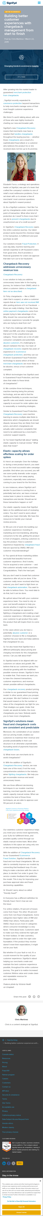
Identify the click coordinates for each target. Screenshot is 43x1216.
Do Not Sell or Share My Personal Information (21, 1201)
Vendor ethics (7, 1123)
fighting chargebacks (17, 774)
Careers (5, 1079)
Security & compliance (10, 1095)
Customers (6, 1083)
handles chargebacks (23, 134)
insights (35, 66)
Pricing (4, 1063)
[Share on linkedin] (38, 997)
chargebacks (14, 140)
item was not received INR (27, 302)
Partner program (8, 1075)
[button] (21, 77)
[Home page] (3, 1040)
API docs (5, 1091)
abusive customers (11, 343)
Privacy (5, 1111)
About (4, 1067)
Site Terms (6, 1103)
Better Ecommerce (13, 11)
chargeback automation (17, 587)
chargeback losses (11, 750)
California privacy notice (11, 1115)
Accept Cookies (21, 1212)
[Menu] (39, 3)
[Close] (40, 1180)
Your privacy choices (10, 1132)
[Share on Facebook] (29, 997)
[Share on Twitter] (34, 997)
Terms (4, 1099)
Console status (8, 1054)
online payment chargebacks (15, 311)
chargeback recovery (12, 349)
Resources (6, 1058)
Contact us (6, 1087)
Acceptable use (8, 1107)
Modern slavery (8, 1127)
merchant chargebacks (13, 364)
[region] (21, 1197)
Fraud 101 (5, 1071)
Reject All (21, 1207)
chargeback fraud (32, 545)
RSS (20, 1163)
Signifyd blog (12, 1040)
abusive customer (20, 633)
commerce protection (12, 103)
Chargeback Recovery (25, 128)
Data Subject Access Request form (15, 1119)
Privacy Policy (7, 1197)
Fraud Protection (29, 244)
